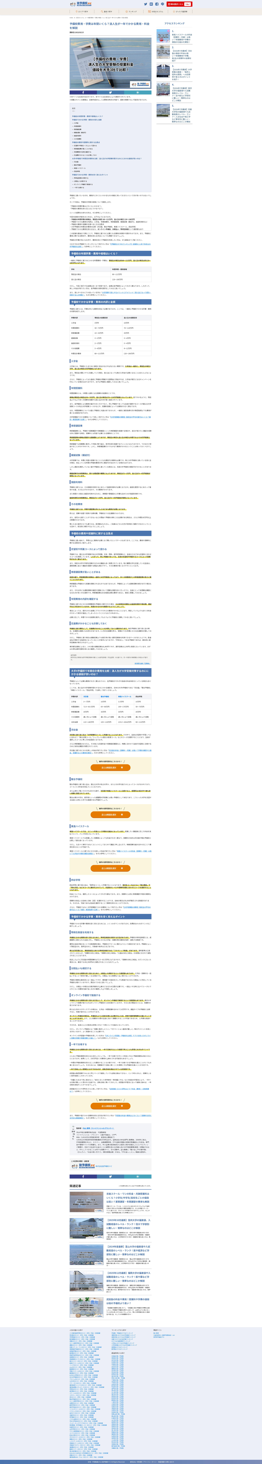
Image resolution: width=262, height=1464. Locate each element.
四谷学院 (77, 171)
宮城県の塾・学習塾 (118, 1364)
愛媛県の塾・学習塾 (118, 1426)
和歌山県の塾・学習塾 (118, 1414)
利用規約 (139, 1462)
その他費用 (77, 139)
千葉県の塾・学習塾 (118, 1380)
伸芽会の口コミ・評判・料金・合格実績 (82, 1389)
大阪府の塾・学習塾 (118, 1404)
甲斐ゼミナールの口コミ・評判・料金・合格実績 (84, 1371)
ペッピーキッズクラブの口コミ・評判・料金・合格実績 (86, 1423)
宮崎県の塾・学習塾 (118, 1444)
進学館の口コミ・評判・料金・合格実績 (82, 1391)
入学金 (76, 123)
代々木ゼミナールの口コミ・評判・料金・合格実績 (85, 1437)
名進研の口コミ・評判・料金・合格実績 (82, 1427)
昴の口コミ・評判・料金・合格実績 (80, 1397)
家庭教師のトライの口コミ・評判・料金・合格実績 (85, 1359)
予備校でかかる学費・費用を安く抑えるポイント (90, 174)
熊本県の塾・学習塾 (118, 1442)
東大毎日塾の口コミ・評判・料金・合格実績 (83, 1451)
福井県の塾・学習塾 (118, 1394)
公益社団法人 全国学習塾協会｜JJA (164, 1335)
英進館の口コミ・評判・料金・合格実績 (82, 1357)
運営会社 (133, 1462)
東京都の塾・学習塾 (118, 1370)
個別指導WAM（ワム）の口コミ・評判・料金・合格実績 (86, 1457)
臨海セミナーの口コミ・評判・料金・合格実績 (84, 1449)
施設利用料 (77, 136)
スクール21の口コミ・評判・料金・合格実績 (83, 1393)
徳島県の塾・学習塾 (118, 1432)
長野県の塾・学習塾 (118, 1388)
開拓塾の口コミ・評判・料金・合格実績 (82, 1373)
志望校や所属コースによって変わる (85, 146)
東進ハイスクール (80, 168)
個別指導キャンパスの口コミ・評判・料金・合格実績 (86, 1385)
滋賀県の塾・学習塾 (118, 1408)
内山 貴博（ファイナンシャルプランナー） (98, 1128)
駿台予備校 (77, 165)
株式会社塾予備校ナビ (104, 1166)
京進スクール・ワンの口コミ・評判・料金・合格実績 (86, 1347)
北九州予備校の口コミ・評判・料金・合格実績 (84, 1377)
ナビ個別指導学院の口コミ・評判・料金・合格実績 (85, 1333)
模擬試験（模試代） (80, 132)
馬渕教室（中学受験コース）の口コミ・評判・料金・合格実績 (88, 1425)
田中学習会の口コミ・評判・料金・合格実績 (83, 1407)
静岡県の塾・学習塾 (118, 1400)
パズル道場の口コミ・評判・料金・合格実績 (83, 1419)
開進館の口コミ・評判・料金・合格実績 (82, 1369)
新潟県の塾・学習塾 (118, 1386)
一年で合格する (79, 187)
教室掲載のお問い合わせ (166, 1462)
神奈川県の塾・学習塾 (118, 1378)
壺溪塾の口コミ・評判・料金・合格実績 (82, 1353)
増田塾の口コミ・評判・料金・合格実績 (82, 1447)
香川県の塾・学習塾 (118, 1430)
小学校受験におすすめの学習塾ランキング (124, 1345)
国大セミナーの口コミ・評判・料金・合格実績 (84, 1361)
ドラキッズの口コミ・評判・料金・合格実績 (83, 1411)
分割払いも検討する (80, 181)
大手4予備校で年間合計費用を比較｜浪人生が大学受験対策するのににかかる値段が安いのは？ (107, 158)
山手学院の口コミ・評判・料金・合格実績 (82, 1429)
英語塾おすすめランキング (120, 1347)
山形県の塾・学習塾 (118, 1366)
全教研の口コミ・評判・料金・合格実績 (82, 1403)
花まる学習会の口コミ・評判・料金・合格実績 (84, 1421)
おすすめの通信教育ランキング (121, 1341)
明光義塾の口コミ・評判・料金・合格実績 (82, 1339)
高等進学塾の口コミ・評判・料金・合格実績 (83, 1351)
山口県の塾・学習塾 (118, 1420)
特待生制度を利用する (81, 178)
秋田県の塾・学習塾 (118, 1362)
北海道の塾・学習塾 (118, 1356)
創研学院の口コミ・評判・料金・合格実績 (82, 1405)
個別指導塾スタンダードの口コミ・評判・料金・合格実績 (87, 1387)
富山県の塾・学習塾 (118, 1390)
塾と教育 (156, 1333)
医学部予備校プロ (159, 1337)
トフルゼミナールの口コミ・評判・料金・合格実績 (85, 1409)
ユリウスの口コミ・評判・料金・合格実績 (82, 1433)
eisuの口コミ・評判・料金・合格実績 (81, 1367)
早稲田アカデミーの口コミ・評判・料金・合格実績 (85, 1445)
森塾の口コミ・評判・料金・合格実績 (81, 1341)
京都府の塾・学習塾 (118, 1406)
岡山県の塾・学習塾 (118, 1416)
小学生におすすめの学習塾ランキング (123, 1343)
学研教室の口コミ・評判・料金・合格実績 (82, 1337)
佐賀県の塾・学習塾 (118, 1436)
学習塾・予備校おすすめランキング (122, 1333)
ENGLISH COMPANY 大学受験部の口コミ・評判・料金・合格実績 (89, 1453)
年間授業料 (77, 126)
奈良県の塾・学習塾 (118, 1412)
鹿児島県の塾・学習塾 (118, 1446)
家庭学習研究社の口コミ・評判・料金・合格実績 (84, 1355)
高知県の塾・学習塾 (118, 1428)
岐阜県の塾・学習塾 (118, 1398)
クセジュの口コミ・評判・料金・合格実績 (82, 1379)
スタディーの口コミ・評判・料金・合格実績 (83, 1395)
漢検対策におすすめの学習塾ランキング (124, 1335)
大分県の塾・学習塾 (118, 1440)
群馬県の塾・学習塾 (118, 1374)
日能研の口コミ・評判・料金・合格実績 (82, 1415)
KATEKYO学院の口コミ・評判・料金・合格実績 (84, 1375)
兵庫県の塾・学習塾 (118, 1410)
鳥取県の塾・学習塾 (118, 1424)
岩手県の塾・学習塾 (118, 1360)
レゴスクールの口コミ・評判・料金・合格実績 (84, 1441)
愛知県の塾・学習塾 (118, 1396)
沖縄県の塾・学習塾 (118, 1448)
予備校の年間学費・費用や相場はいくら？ (87, 116)
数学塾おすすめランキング (120, 1349)
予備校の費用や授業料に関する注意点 (86, 142)
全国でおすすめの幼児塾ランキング (122, 1339)
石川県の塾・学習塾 (118, 1392)
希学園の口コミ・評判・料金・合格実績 (82, 1417)
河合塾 (76, 162)
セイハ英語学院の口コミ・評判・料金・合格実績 (84, 1343)
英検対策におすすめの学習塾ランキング (124, 1337)
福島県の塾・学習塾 (118, 1368)
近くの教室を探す (109, 767)
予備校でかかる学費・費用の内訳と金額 (87, 119)
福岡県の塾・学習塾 (118, 1434)
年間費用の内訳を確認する (82, 152)
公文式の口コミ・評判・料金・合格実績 (82, 1381)
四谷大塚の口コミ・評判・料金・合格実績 (82, 1435)
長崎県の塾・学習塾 (118, 1438)
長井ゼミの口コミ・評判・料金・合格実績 (82, 1413)
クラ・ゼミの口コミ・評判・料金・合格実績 (83, 1383)
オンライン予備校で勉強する (83, 184)
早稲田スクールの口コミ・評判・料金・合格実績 (84, 1443)
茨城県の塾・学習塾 (118, 1382)
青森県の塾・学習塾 (118, 1358)
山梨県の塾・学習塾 (118, 1384)
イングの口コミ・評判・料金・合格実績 (82, 1365)
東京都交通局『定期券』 (142, 663)
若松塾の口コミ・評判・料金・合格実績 (82, 1335)
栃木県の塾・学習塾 (118, 1376)
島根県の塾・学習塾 (118, 1422)
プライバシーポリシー (150, 1462)
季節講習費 (77, 129)
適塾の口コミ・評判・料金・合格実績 (81, 1345)
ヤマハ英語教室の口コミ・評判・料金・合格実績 (84, 1431)
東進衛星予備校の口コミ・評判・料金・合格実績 (84, 1349)
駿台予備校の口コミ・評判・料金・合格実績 (83, 1399)
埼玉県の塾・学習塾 (118, 1372)
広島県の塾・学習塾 (118, 1418)
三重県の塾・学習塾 (118, 1402)
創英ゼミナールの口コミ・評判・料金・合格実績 (84, 1363)
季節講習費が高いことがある (83, 149)
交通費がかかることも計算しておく (85, 155)
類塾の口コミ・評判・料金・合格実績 (81, 1439)
